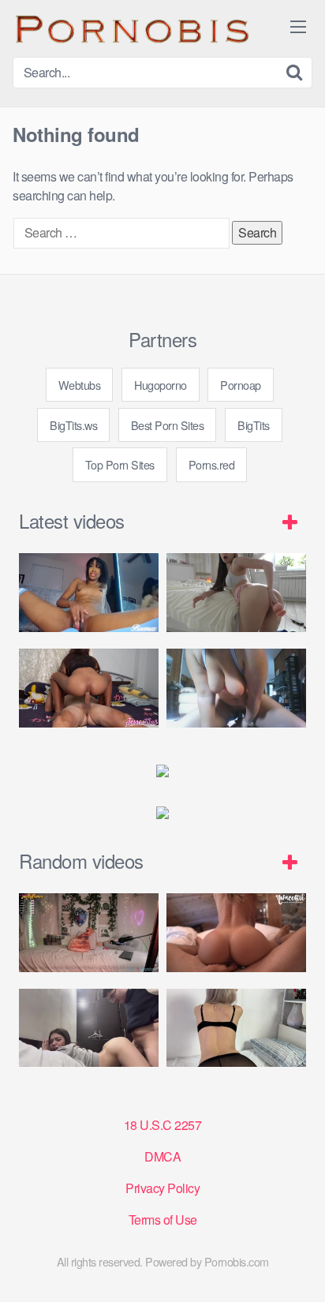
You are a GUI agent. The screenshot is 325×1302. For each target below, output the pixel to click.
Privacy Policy (162, 1188)
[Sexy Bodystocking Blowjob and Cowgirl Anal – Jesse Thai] (89, 688)
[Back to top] (297, 1267)
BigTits (253, 425)
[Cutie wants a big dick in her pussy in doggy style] (236, 592)
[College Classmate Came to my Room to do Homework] (89, 1028)
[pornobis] (131, 28)
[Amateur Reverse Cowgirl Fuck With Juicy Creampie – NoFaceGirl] (236, 932)
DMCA (162, 1156)
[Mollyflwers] (89, 932)
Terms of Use (163, 1219)
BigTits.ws (73, 425)
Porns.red (212, 464)
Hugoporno (160, 384)
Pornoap (240, 384)
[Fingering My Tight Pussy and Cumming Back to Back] (89, 592)
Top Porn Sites (120, 464)
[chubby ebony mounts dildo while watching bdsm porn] (236, 688)
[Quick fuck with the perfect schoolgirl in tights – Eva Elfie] (236, 1028)
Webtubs (79, 384)
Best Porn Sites (167, 425)
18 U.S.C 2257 (163, 1125)
